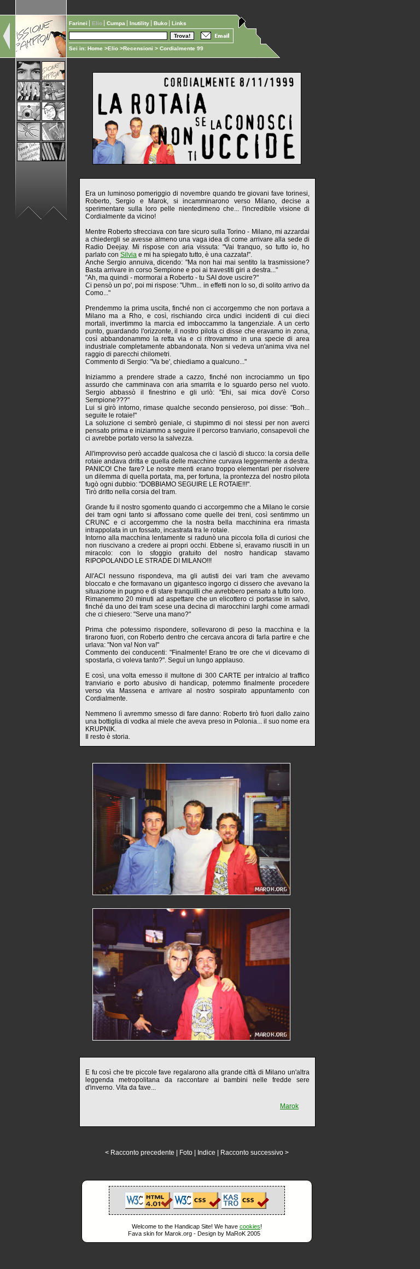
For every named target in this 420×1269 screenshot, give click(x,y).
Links (179, 23)
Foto (185, 1152)
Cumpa (117, 23)
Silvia (128, 254)
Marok (289, 1106)
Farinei (79, 23)
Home (95, 48)
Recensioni (138, 48)
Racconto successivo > (254, 1152)
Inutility (140, 23)
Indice (206, 1152)
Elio (113, 48)
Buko (161, 23)
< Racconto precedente (139, 1152)
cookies (250, 1226)
